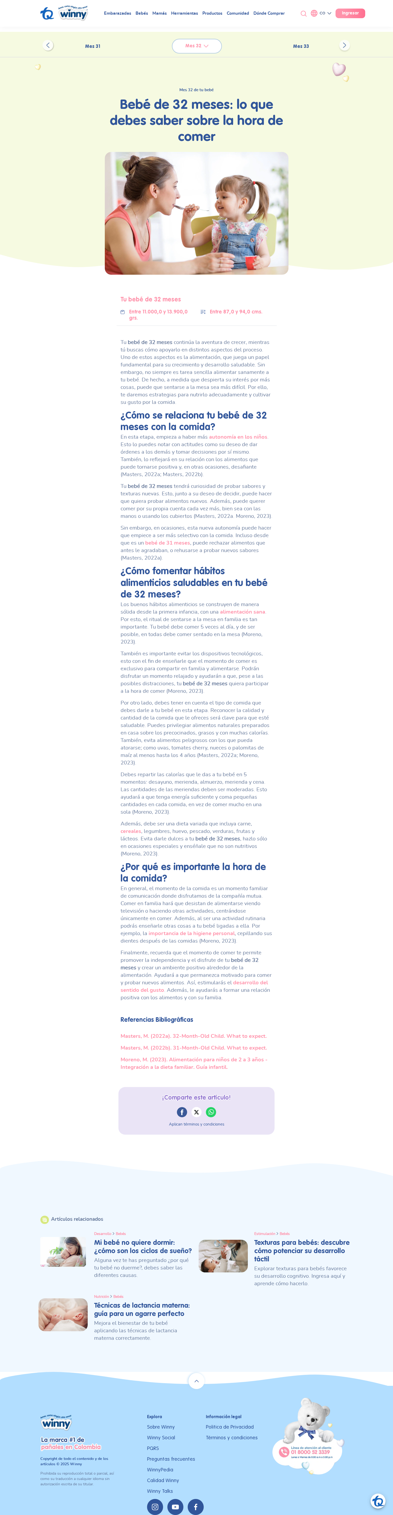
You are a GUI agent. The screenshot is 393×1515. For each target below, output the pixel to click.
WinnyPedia (160, 1469)
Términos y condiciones (232, 1437)
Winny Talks (160, 1491)
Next (344, 45)
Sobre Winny (161, 1427)
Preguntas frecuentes (171, 1459)
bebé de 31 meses (167, 543)
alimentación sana (242, 612)
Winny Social (161, 1437)
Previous (48, 45)
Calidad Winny (163, 1480)
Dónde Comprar (269, 13)
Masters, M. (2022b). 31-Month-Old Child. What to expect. (194, 1048)
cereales (131, 831)
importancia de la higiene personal (192, 933)
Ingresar (350, 13)
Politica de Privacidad (230, 1427)
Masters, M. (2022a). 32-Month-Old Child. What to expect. (194, 1036)
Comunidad (238, 13)
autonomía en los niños (238, 437)
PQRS (153, 1448)
